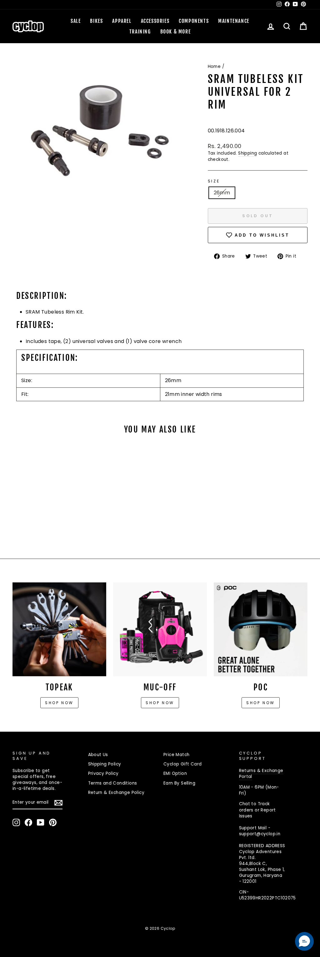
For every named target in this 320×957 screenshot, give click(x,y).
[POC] (261, 629)
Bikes (96, 21)
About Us (98, 755)
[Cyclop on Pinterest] (53, 822)
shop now (260, 702)
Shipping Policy (104, 764)
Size (214, 181)
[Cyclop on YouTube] (40, 822)
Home (214, 66)
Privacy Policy (103, 773)
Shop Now (160, 702)
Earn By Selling (179, 783)
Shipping (247, 153)
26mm (222, 192)
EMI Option (175, 773)
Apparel (121, 21)
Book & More (175, 31)
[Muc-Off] (160, 629)
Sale (76, 21)
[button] (304, 941)
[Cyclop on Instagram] (16, 822)
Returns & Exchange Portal (261, 774)
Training (140, 31)
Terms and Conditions (112, 783)
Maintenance (233, 21)
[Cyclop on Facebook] (28, 822)
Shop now (59, 702)
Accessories (155, 21)
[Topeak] (59, 629)
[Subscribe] (58, 802)
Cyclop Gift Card (182, 764)
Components (194, 21)
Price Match (176, 755)
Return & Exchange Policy (116, 793)
